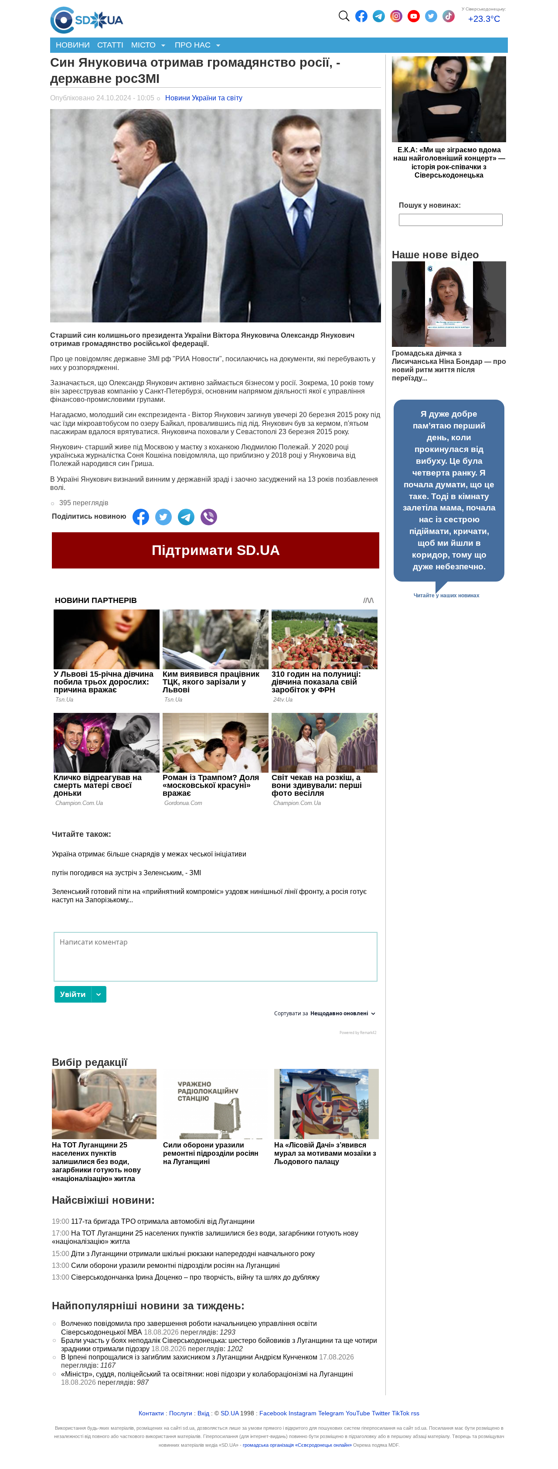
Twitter (381, 1413)
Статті (110, 45)
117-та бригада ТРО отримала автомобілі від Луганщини (163, 1221)
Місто (141, 46)
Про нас (191, 46)
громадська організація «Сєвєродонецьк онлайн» (297, 1445)
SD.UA (229, 1413)
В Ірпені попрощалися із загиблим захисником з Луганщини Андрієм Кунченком (189, 1357)
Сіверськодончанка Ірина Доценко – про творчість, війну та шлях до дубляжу (195, 1277)
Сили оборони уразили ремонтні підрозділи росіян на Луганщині (175, 1265)
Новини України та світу (203, 98)
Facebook (273, 1413)
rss (415, 1413)
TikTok (400, 1413)
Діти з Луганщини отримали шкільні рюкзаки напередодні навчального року (193, 1253)
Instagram (302, 1413)
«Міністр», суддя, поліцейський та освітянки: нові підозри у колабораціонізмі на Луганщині (207, 1374)
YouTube (358, 1413)
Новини (73, 45)
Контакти (151, 1413)
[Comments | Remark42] (215, 985)
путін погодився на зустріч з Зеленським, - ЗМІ (126, 873)
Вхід (203, 1413)
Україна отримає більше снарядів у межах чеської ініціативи (149, 854)
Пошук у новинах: (430, 205)
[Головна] (86, 18)
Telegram (331, 1413)
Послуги (180, 1413)
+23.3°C (484, 19)
